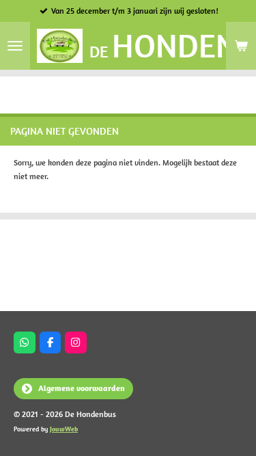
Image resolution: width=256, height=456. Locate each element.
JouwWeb (64, 429)
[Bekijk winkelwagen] (241, 46)
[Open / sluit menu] (15, 46)
